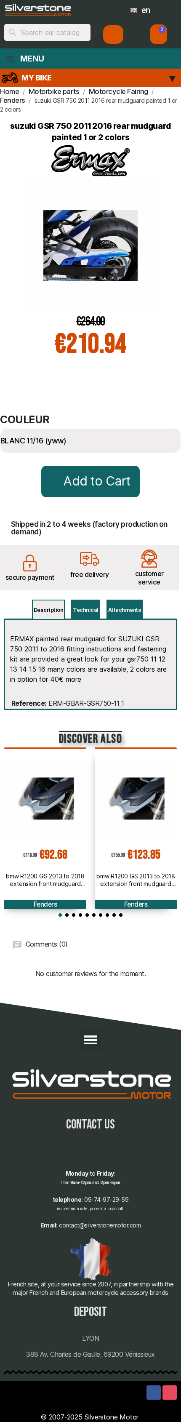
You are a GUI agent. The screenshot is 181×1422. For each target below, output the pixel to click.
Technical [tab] (85, 609)
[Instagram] (169, 1392)
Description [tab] (49, 609)
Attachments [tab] (124, 609)
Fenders (45, 904)
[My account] (113, 34)
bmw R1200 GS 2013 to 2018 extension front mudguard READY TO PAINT (45, 880)
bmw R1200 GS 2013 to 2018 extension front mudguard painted (135, 880)
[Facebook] (153, 1392)
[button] (158, 34)
